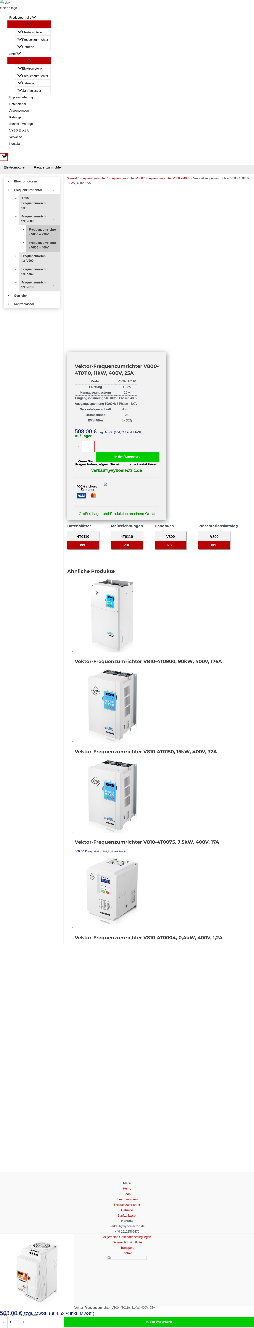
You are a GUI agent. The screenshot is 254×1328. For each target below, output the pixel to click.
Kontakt (14, 143)
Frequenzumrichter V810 (33, 285)
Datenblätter (17, 104)
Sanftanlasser (31, 90)
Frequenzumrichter (35, 39)
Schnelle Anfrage (21, 124)
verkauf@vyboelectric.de (116, 470)
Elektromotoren (32, 32)
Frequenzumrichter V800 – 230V (42, 232)
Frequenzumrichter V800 (33, 219)
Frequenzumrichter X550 (33, 271)
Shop (12, 54)
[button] (33, 17)
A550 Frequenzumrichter (33, 203)
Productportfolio (20, 17)
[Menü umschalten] (29, 24)
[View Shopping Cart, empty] (4, 157)
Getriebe (28, 47)
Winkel (72, 178)
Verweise (15, 137)
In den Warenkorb (127, 456)
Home (127, 1188)
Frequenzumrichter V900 (33, 258)
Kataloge (15, 117)
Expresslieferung (21, 97)
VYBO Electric (19, 130)
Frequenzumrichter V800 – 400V (42, 245)
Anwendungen (19, 110)
